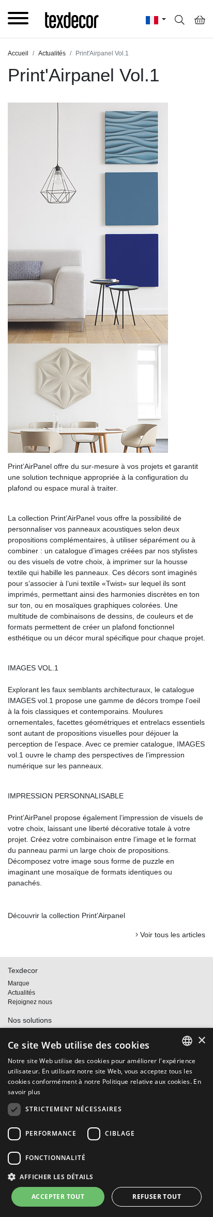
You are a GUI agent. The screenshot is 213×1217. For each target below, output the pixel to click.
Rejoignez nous (30, 1002)
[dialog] (106, 1122)
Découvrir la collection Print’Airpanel (66, 915)
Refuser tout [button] (156, 1196)
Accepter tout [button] (58, 1196)
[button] (106, 1176)
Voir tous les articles (171, 934)
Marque (18, 983)
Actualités (21, 992)
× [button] (201, 1040)
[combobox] (187, 1041)
